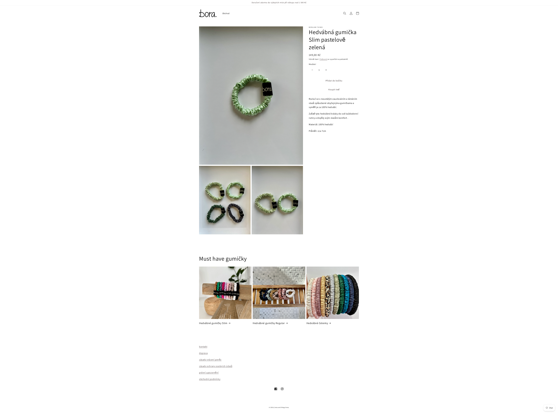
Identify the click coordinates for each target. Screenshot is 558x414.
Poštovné (323, 59)
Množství (312, 64)
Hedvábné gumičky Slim (213, 323)
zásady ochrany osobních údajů (215, 366)
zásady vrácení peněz (210, 359)
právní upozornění (209, 372)
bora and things (279, 407)
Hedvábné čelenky (317, 323)
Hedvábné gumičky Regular (269, 323)
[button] (344, 13)
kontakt (203, 346)
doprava (203, 353)
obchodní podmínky (209, 379)
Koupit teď (333, 89)
